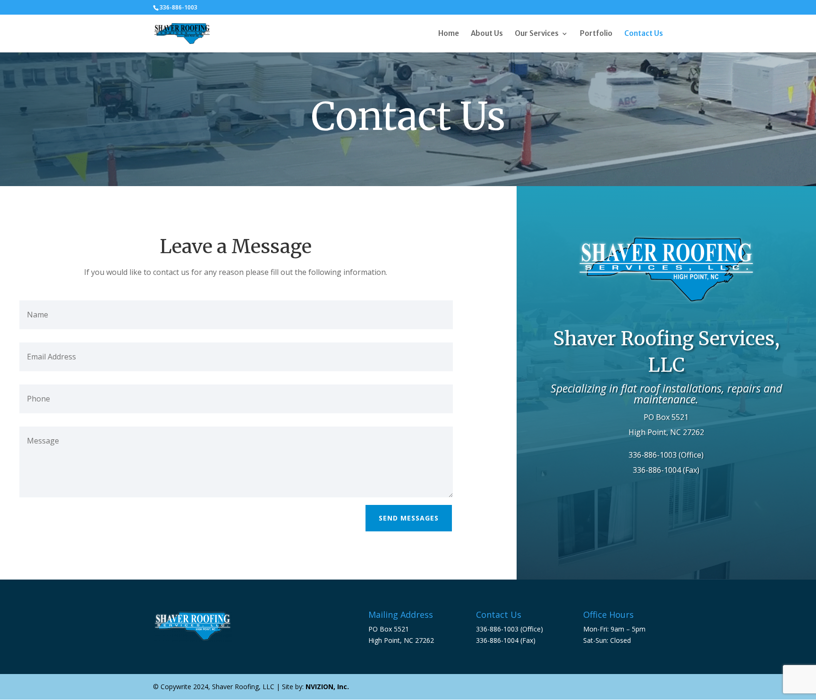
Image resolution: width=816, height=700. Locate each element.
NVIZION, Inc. (327, 686)
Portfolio (596, 34)
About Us (487, 34)
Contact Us (643, 34)
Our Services (537, 34)
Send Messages (409, 517)
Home (448, 34)
